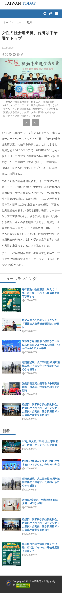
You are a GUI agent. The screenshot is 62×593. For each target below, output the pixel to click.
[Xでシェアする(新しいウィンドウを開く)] (6, 54)
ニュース (19, 22)
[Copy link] (22, 54)
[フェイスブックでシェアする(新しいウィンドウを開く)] (3, 54)
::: (3, 1)
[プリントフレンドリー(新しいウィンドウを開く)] (18, 54)
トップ (7, 22)
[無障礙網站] (23, 585)
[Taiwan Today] (19, 4)
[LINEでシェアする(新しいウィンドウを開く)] (10, 54)
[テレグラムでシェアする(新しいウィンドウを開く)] (14, 54)
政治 (29, 22)
